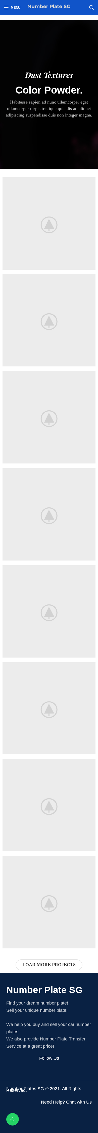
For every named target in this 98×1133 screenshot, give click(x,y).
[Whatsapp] (12, 1119)
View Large (91, 181)
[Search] (92, 7)
